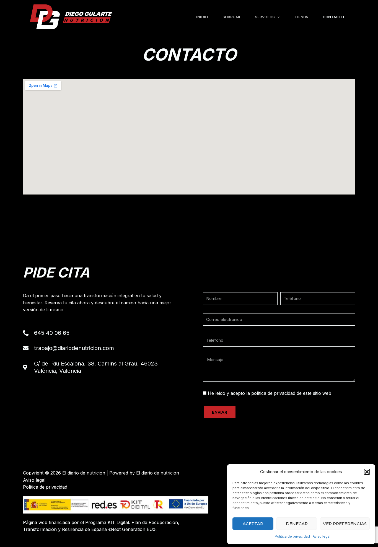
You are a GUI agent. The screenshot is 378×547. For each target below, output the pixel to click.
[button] (367, 472)
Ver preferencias (345, 523)
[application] (277, 17)
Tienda (301, 17)
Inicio (202, 17)
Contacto (333, 17)
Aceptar (253, 523)
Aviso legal (321, 536)
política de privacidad (273, 393)
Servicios (265, 17)
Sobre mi (231, 17)
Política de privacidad (292, 536)
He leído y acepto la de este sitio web (269, 393)
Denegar (297, 523)
